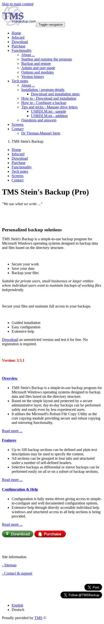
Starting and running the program (46, 59)
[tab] (52, 378)
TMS (38, 618)
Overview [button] (10, 378)
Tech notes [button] (20, 81)
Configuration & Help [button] (20, 489)
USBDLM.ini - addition (49, 116)
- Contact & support (17, 573)
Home (16, 33)
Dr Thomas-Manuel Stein (40, 133)
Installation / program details (42, 90)
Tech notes (20, 171)
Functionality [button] (22, 50)
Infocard (18, 37)
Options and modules (37, 72)
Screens (17, 124)
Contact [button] (17, 129)
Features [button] (9, 440)
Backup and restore (36, 63)
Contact (17, 180)
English (17, 605)
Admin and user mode (38, 68)
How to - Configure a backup (43, 103)
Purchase (18, 46)
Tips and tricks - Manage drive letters (49, 107)
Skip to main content (17, 4)
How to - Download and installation (48, 98)
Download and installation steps (55, 94)
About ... (28, 55)
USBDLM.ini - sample (48, 111)
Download (20, 42)
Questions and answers (38, 120)
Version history (32, 77)
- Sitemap (9, 565)
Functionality (22, 167)
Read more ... (12, 431)
